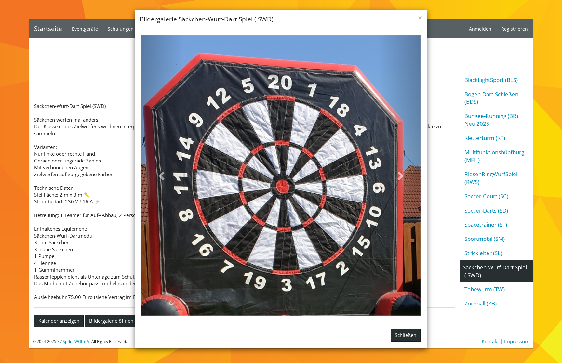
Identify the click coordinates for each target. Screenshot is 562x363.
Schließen (405, 335)
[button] (162, 175)
